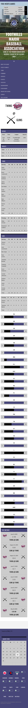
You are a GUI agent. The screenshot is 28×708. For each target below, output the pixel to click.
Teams (2, 70)
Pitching (4, 218)
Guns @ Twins (14, 550)
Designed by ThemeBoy (6, 703)
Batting (4, 164)
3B (22, 164)
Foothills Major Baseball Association (14, 41)
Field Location (4, 97)
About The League (5, 64)
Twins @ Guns (14, 540)
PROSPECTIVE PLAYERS (5, 91)
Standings (3, 73)
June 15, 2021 (14, 534)
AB (12, 164)
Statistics (3, 82)
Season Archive (4, 85)
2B (20, 164)
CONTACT (3, 94)
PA (9, 164)
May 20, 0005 (14, 609)
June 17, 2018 (14, 566)
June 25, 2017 (14, 587)
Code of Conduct (5, 67)
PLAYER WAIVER (4, 88)
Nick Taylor (4, 251)
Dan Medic (4, 186)
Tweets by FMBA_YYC (7, 631)
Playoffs (3, 79)
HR (25, 164)
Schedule (3, 76)
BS (22, 218)
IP (8, 218)
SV (19, 218)
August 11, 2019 (14, 545)
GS (11, 218)
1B (17, 164)
